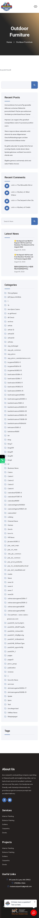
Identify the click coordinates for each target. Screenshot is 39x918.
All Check (11, 317)
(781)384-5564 (19, 883)
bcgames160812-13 (15, 370)
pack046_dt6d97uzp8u (16, 627)
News (10, 578)
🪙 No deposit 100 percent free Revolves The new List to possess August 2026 (23, 257)
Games (10, 525)
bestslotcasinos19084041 (17, 423)
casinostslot (12, 513)
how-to (10, 533)
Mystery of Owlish (23, 207)
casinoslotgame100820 (16, 505)
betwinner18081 (13, 431)
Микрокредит (13, 717)
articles (10, 342)
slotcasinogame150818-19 (17, 692)
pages (10, 655)
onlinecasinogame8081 (16, 607)
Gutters (5, 824)
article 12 (11, 330)
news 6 (10, 586)
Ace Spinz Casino (14, 309)
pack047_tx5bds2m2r (16, 639)
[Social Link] (4, 800)
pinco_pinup (12, 664)
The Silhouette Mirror (24, 185)
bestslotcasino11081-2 (16, 403)
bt (8, 464)
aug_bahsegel (13, 346)
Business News (13, 468)
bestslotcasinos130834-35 (17, 415)
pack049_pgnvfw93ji (15, 647)
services (11, 684)
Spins (9, 700)
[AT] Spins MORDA (14, 297)
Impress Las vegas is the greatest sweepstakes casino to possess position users (19, 123)
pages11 (10, 660)
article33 (11, 334)
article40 (11, 338)
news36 (10, 594)
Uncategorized (13, 708)
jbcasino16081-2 (14, 541)
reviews (10, 672)
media (10, 574)
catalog (10, 517)
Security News (13, 680)
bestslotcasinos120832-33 (17, 411)
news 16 (10, 582)
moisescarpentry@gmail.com (21, 886)
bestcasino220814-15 (15, 391)
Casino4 (11, 488)
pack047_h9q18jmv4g (16, 635)
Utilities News (12, 712)
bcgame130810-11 (14, 362)
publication (12, 668)
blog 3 (10, 444)
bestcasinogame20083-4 (17, 399)
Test (9, 704)
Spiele (10, 696)
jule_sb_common (14, 558)
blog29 (10, 452)
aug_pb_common (14, 350)
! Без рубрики (12, 293)
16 (8, 305)
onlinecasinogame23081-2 (17, 603)
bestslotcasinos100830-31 (17, 407)
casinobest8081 (13, 501)
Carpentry (6, 828)
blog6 (10, 460)
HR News (11, 537)
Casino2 (11, 480)
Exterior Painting (8, 820)
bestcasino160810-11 (15, 383)
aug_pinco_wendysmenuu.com (19, 358)
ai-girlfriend (12, 313)
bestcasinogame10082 (16, 395)
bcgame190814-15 (14, 366)
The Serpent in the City (25, 200)
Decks (4, 833)
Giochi (10, 529)
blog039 (11, 448)
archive (10, 321)
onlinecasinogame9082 (16, 611)
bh (9, 435)
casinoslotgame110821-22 (17, 509)
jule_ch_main (12, 550)
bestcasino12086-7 (15, 378)
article (10, 325)
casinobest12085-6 (15, 493)
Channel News (13, 521)
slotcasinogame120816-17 (17, 688)
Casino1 (10, 476)
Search (34, 85)
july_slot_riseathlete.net (16, 570)
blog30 (10, 456)
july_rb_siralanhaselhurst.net (18, 566)
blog (9, 440)
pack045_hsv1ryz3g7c (16, 623)
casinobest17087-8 (15, 497)
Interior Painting (8, 816)
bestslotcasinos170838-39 (17, 419)
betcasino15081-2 (14, 427)
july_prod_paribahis (15, 562)
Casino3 (10, 484)
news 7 (10, 590)
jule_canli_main (13, 545)
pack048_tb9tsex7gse (16, 643)
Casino (10, 472)
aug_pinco (11, 354)
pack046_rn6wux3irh (15, 631)
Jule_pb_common (14, 554)
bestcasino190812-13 (15, 387)
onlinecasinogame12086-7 (17, 598)
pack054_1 (12, 651)
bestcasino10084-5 (15, 374)
